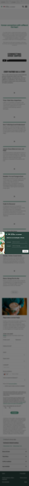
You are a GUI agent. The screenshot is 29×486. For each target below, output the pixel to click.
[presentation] (19, 245)
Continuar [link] (25, 251)
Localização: (9, 242)
